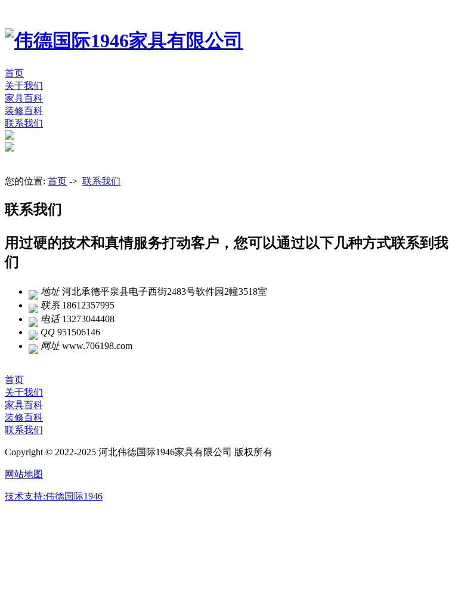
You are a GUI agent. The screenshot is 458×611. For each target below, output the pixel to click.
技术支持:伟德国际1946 (54, 496)
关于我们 (24, 86)
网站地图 (24, 474)
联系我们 (24, 123)
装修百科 (24, 111)
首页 (14, 73)
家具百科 (24, 98)
